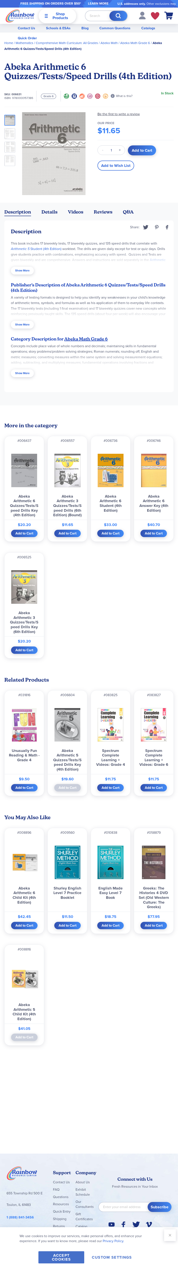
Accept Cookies (61, 1257)
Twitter (145, 227)
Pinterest (157, 227)
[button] (142, 15)
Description (17, 211)
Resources (61, 1204)
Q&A (128, 211)
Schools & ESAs (58, 28)
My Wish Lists (155, 16)
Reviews (103, 211)
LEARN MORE (98, 3)
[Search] (118, 16)
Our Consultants (85, 1204)
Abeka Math (109, 43)
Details (49, 211)
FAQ (56, 1189)
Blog (85, 28)
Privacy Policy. (113, 1240)
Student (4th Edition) (36, 248)
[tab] (17, 212)
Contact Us (26, 28)
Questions (60, 1196)
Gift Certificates (84, 1217)
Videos (75, 211)
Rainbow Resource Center (22, 1174)
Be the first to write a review (118, 114)
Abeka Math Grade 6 (135, 43)
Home (8, 43)
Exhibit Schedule (83, 1192)
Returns (59, 1226)
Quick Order (27, 38)
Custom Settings (112, 1257)
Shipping (59, 1218)
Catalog (81, 1226)
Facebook (167, 227)
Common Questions (114, 28)
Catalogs (148, 28)
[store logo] (20, 16)
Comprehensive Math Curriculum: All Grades (67, 43)
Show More (22, 270)
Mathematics (24, 43)
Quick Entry (62, 1211)
